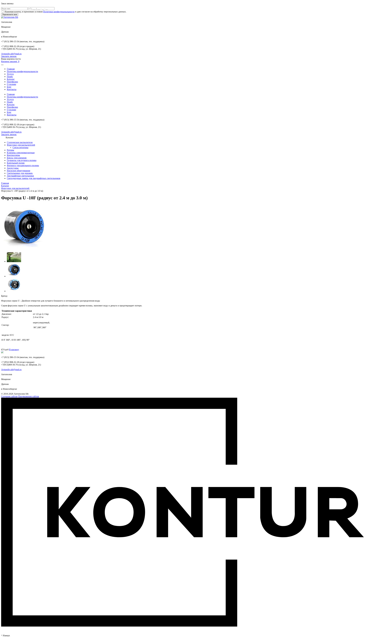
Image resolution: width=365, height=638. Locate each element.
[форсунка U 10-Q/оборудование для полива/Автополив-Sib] (14, 291)
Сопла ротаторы (20, 147)
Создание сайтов (9, 396)
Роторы (10, 150)
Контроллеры (13, 155)
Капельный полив (16, 163)
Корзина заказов (10, 61)
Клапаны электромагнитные (21, 152)
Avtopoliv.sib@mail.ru (11, 54)
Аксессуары (13, 168)
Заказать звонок (9, 56)
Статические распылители (20, 142)
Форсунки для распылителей (21, 145)
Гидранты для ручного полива (21, 160)
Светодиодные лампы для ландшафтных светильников (33, 178)
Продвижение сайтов (28, 396)
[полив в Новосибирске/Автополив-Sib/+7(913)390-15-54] (14, 261)
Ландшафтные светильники (20, 176)
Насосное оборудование (18, 170)
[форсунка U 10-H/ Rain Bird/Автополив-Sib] (14, 276)
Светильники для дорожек (20, 173)
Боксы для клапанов (17, 158)
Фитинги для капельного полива (23, 165)
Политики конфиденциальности (59, 11)
